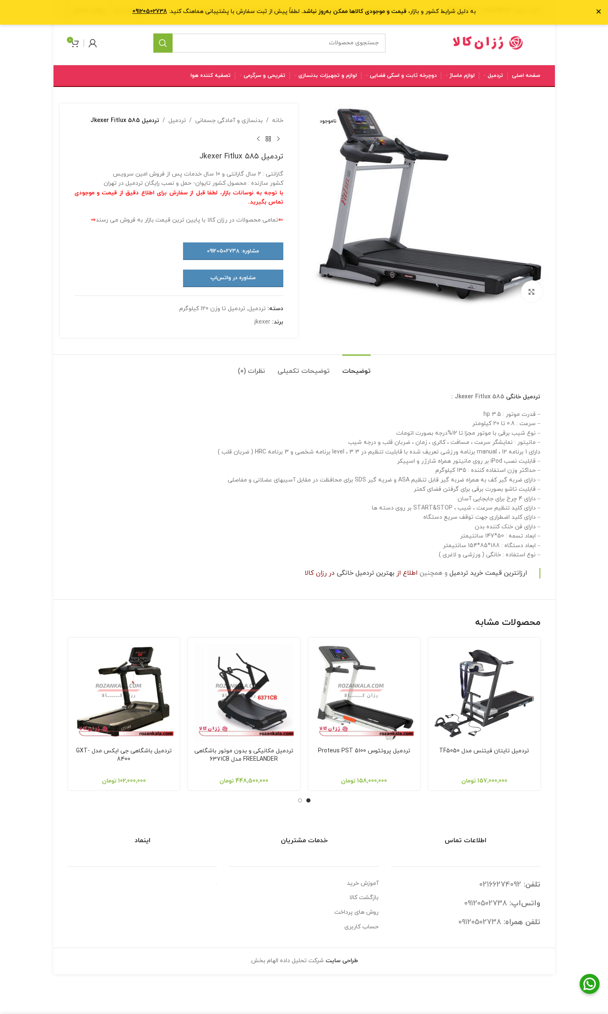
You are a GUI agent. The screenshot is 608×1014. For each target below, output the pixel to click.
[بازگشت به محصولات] (268, 139)
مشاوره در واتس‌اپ (233, 278)
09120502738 (485, 903)
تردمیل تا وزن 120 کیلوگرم (212, 309)
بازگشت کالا (364, 898)
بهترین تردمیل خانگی (365, 573)
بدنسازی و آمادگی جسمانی (229, 121)
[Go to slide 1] (308, 800)
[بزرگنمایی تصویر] (531, 291)
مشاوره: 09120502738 (233, 251)
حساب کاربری (361, 927)
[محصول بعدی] (258, 139)
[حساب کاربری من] (92, 43)
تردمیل (177, 121)
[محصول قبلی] (278, 139)
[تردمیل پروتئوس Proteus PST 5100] (364, 694)
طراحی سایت (342, 961)
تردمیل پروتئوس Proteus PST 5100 (364, 751)
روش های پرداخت (356, 912)
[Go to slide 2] (300, 800)
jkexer (262, 322)
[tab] (356, 367)
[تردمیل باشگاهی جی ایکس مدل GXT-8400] (124, 694)
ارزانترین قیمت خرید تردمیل (488, 573)
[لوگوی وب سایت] (488, 42)
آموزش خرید (363, 883)
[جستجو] (163, 43)
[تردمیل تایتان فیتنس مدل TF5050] (484, 694)
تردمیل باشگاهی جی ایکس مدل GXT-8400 (124, 755)
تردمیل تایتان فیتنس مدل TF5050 (484, 751)
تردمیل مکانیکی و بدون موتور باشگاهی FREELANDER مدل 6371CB (243, 755)
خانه (277, 121)
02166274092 (500, 884)
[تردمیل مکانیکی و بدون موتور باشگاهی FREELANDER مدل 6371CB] (244, 694)
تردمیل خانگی (523, 397)
